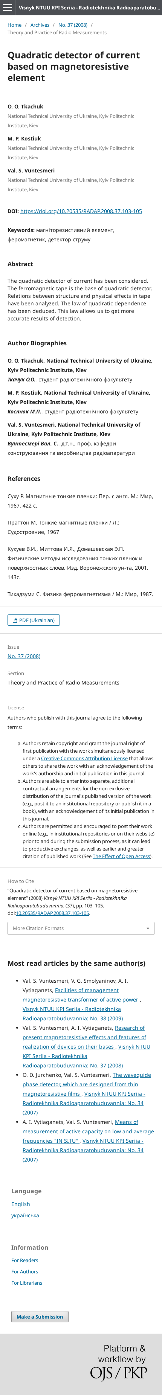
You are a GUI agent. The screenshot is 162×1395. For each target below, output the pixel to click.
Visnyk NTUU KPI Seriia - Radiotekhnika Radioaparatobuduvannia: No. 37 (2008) (86, 1056)
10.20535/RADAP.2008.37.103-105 (52, 913)
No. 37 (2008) (72, 24)
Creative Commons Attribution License (84, 758)
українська (25, 1215)
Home (14, 24)
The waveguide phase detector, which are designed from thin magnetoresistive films (87, 1084)
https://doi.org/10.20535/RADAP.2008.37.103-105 (81, 211)
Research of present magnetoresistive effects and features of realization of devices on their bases (84, 1037)
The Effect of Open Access (121, 856)
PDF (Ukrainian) (36, 620)
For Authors (24, 1271)
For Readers (24, 1260)
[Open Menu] (7, 7)
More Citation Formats (38, 928)
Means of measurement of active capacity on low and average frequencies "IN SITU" (88, 1131)
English (20, 1203)
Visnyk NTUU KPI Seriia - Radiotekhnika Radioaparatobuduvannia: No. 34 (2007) (84, 1103)
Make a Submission (40, 1316)
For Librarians (26, 1282)
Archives (40, 24)
